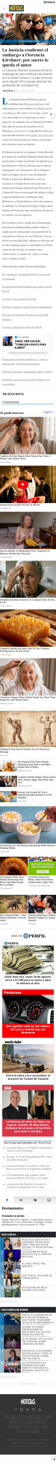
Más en (16, 936)
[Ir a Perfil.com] (49, 2)
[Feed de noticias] (33, 1409)
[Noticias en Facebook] (21, 1409)
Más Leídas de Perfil (15, 1310)
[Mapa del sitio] (40, 1409)
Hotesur (12, 113)
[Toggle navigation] (4, 8)
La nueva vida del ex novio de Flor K (22, 327)
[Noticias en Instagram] (15, 1409)
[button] (51, 114)
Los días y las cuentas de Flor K (19, 299)
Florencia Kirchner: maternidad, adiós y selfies (27, 371)
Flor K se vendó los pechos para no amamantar (27, 307)
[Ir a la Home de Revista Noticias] (15, 8)
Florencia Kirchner (34, 104)
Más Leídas (9, 1234)
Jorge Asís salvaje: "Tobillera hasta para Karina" (30, 344)
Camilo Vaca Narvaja (40, 135)
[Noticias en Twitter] (27, 1409)
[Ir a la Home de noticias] (28, 1402)
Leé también (23, 337)
